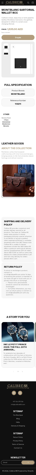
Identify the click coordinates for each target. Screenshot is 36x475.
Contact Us (18, 448)
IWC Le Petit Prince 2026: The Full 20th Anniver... (15, 347)
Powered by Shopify (26, 471)
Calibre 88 (13, 471)
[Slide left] (13, 371)
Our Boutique (18, 415)
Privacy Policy (18, 441)
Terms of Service (18, 444)
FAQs (18, 422)
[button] (2, 3)
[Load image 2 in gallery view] (6, 52)
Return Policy (18, 437)
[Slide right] (22, 371)
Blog (18, 418)
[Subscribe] (27, 462)
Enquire (18, 37)
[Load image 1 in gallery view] (6, 46)
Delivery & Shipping (18, 426)
